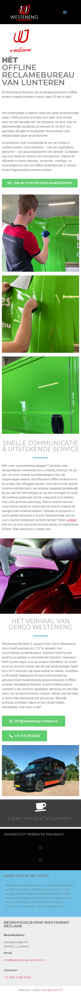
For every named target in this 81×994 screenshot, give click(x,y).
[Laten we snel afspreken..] (40, 807)
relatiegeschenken (38, 106)
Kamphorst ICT (52, 990)
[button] (65, 12)
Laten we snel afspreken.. (40, 818)
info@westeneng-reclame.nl (24, 960)
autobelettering (12, 101)
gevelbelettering (34, 101)
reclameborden (56, 101)
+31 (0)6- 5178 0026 (17, 977)
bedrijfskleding (12, 106)
